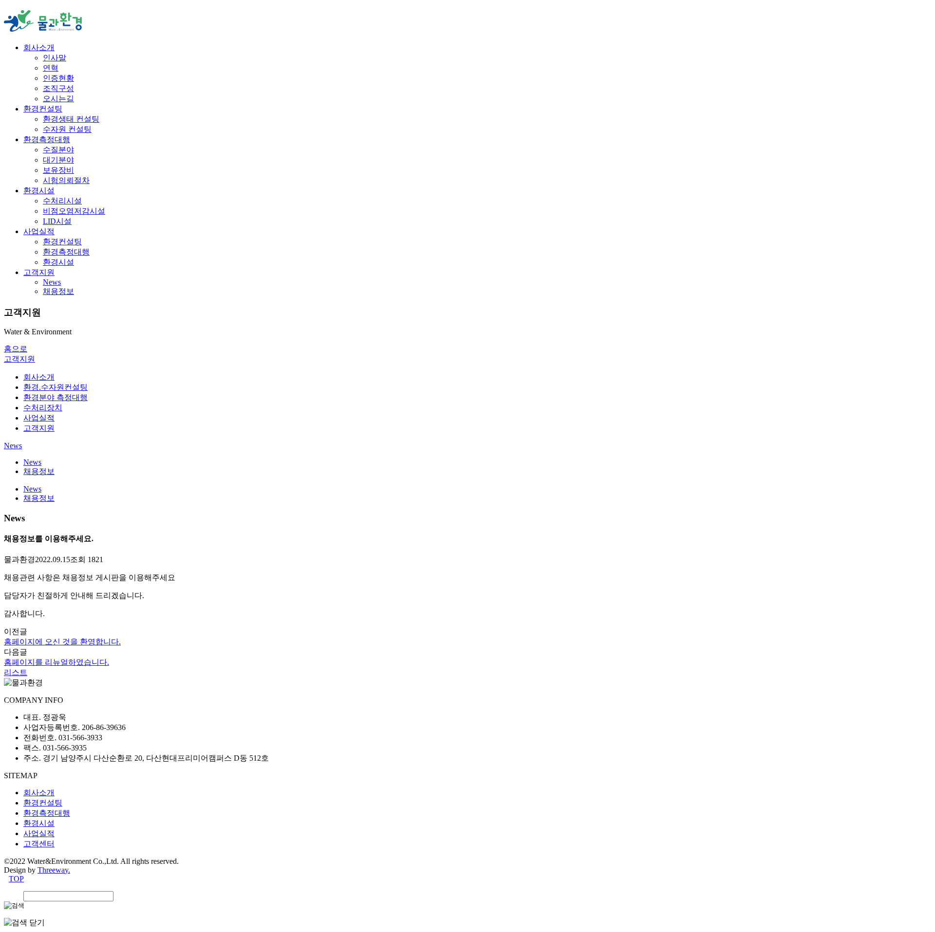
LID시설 (57, 221)
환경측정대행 (46, 139)
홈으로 (15, 349)
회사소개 (39, 47)
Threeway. (53, 870)
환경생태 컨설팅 (71, 119)
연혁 (50, 68)
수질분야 (58, 150)
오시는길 (58, 98)
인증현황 (58, 78)
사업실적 (39, 231)
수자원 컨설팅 (67, 129)
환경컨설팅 (42, 109)
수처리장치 (42, 407)
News (52, 282)
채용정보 (58, 291)
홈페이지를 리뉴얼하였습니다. (56, 662)
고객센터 (39, 844)
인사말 (54, 58)
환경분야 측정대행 (55, 397)
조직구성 (58, 88)
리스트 (15, 672)
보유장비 (58, 170)
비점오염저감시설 (74, 211)
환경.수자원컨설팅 (55, 387)
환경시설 (39, 190)
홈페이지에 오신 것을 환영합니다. (62, 642)
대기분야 (58, 160)
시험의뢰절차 (66, 180)
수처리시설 (62, 201)
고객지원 (39, 272)
